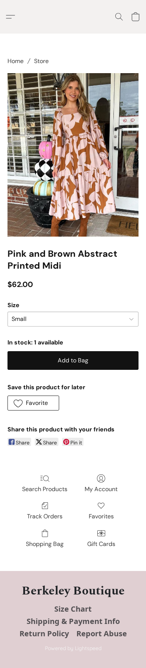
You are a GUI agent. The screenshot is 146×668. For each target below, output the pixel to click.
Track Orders (45, 516)
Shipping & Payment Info (73, 621)
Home (15, 61)
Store (41, 61)
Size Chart (73, 609)
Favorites (101, 516)
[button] (12, 17)
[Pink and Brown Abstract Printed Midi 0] (73, 155)
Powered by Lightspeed (73, 648)
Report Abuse (101, 633)
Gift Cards (101, 544)
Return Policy (44, 633)
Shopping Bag (45, 544)
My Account (101, 489)
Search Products (44, 489)
